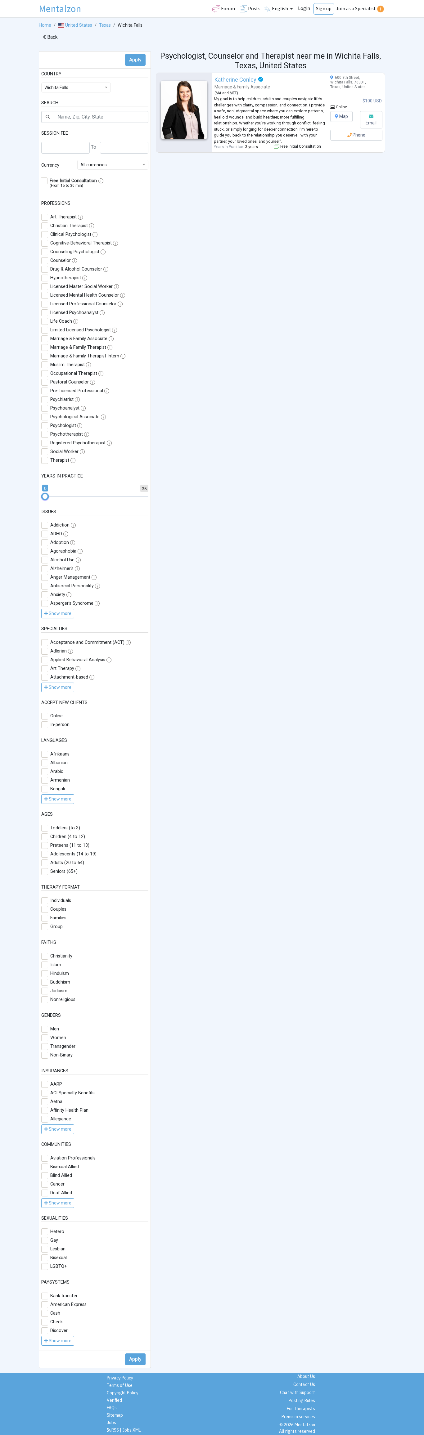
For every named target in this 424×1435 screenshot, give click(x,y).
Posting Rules (302, 1400)
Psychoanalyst (64, 408)
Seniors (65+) (64, 871)
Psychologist (63, 425)
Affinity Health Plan (69, 1110)
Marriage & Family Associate (78, 338)
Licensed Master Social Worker (81, 286)
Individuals (60, 900)
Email (371, 122)
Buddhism (60, 982)
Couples (58, 909)
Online (56, 716)
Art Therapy (62, 668)
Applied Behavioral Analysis (77, 659)
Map (343, 116)
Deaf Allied (61, 1192)
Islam (55, 964)
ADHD (56, 533)
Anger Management (70, 577)
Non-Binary (61, 1055)
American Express (68, 1304)
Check (56, 1322)
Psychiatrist (62, 399)
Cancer (57, 1184)
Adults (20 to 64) (67, 862)
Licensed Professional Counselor (83, 304)
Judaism (58, 990)
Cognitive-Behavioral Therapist (81, 243)
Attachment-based (69, 677)
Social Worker (64, 451)
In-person (60, 724)
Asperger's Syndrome (71, 603)
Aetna (56, 1101)
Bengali (57, 788)
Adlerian (58, 651)
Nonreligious (62, 999)
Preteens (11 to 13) (69, 845)
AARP (56, 1084)
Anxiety (57, 594)
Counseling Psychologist (74, 251)
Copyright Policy (122, 1393)
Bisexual (58, 1257)
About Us (306, 1376)
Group (56, 926)
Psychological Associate (75, 416)
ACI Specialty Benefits (72, 1093)
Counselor (60, 260)
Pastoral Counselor (69, 382)
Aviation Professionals (73, 1158)
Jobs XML (131, 1430)
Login (304, 8)
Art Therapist (63, 217)
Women (58, 1037)
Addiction (60, 525)
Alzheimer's (62, 568)
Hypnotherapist (65, 277)
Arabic (56, 771)
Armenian (60, 780)
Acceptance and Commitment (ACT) (87, 642)
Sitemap (115, 1415)
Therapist (59, 460)
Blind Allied (61, 1175)
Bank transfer (64, 1295)
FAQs (112, 1407)
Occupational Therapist (73, 373)
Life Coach (61, 321)
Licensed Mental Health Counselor (84, 295)
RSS (115, 1430)
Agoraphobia (63, 551)
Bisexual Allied (64, 1166)
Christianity (61, 956)
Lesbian (57, 1249)
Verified (114, 1400)
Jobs (111, 1422)
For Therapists (301, 1408)
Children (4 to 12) (67, 836)
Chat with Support (297, 1392)
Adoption (59, 542)
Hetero (57, 1231)
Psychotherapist (66, 434)
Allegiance (60, 1119)
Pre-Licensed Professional (76, 390)
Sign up (324, 8)
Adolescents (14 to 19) (73, 854)
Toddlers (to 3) (65, 828)
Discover (59, 1330)
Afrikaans (60, 754)
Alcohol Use (62, 560)
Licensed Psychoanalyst (74, 312)
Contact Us (304, 1384)
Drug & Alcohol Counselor (76, 269)
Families (58, 918)
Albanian (59, 762)
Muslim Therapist (67, 364)
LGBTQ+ (58, 1266)
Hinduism (59, 973)
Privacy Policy (120, 1378)
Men (54, 1029)
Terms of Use (120, 1385)
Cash (55, 1313)
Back (52, 37)
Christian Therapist (69, 225)
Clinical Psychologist (70, 234)
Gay (54, 1240)
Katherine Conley (235, 79)
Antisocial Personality (72, 586)
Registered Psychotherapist (78, 443)
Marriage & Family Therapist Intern (84, 356)
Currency (50, 165)
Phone (358, 134)
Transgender (62, 1046)
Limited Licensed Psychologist (80, 330)
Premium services (298, 1416)
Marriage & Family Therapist (78, 347)
